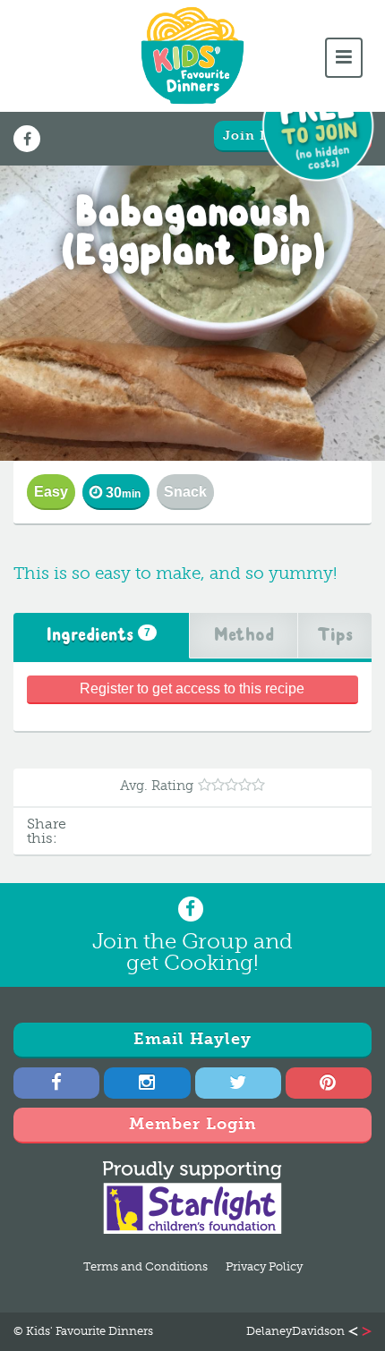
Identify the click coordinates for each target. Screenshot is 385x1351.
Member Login (193, 1124)
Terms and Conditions (145, 1266)
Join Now (257, 135)
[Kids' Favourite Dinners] (192, 55)
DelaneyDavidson (295, 1332)
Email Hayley (192, 1039)
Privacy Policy (264, 1266)
